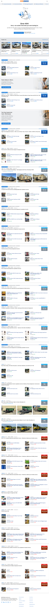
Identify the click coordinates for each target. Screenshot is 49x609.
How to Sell (31, 600)
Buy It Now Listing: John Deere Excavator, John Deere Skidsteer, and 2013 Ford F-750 (17, 365)
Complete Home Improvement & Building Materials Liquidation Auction (15, 189)
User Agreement (21, 606)
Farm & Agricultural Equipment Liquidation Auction (11, 268)
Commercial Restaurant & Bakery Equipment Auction (11, 565)
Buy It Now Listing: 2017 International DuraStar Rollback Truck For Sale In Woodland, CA (18, 420)
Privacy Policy (31, 606)
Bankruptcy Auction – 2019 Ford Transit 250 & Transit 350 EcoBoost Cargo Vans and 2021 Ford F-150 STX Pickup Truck (20, 96)
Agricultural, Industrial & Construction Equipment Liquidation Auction (14, 209)
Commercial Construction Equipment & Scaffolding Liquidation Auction (15, 347)
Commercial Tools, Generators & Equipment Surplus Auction (13, 229)
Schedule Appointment (43, 92)
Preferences (31, 602)
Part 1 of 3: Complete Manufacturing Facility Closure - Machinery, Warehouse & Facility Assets (19, 438)
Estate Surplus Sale (5, 511)
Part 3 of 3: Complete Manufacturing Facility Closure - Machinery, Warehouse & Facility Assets (19, 474)
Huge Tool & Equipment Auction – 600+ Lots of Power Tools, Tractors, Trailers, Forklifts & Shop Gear (20, 131)
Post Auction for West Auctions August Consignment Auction (13, 149)
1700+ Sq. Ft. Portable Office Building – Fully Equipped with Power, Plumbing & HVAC (17, 169)
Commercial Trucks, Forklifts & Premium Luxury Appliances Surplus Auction (16, 547)
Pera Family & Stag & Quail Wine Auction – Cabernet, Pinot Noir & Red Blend (15, 327)
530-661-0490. (32, 33)
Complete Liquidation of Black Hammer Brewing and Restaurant (13, 583)
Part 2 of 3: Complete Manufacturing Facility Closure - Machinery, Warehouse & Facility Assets (19, 456)
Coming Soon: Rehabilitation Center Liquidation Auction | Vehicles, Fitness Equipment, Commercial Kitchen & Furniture (20, 384)
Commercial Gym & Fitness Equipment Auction (10, 248)
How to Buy (31, 597)
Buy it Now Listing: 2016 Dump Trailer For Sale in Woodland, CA (13, 402)
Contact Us (20, 602)
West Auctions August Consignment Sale (9, 492)
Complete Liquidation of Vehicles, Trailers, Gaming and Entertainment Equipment (17, 308)
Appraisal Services (32, 604)
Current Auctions (21, 597)
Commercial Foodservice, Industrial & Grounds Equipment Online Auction (15, 288)
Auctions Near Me (21, 604)
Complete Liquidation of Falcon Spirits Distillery (10, 529)
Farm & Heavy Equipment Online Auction (9, 62)
